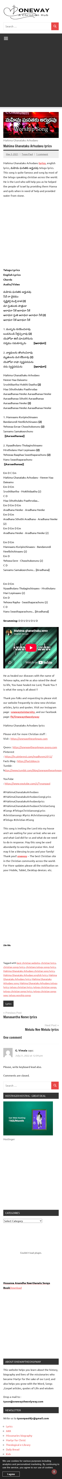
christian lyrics (48, 962)
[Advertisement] (31, 76)
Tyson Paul (27, 154)
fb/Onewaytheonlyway (24, 716)
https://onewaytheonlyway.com (29, 738)
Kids (8, 1454)
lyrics (42, 163)
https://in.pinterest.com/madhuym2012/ (28, 756)
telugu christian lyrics (21, 987)
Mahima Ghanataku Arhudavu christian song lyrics (29, 970)
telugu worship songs (20, 995)
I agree (11, 1474)
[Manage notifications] (54, 1471)
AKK (8, 1430)
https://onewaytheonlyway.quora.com (35, 747)
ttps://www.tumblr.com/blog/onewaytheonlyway (33, 770)
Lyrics (8, 1003)
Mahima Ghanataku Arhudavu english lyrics (25, 975)
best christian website (28, 962)
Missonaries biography (19, 1435)
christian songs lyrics (14, 966)
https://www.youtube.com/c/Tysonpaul (27, 783)
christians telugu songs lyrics (41, 966)
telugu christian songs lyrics (17, 991)
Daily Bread (12, 1449)
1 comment (42, 154)
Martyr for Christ (16, 1440)
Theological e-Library (18, 1444)
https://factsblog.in (28, 761)
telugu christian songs (44, 987)
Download (16, 1287)
